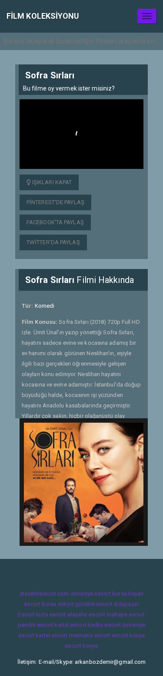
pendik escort (35, 625)
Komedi (45, 306)
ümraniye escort (90, 593)
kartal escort (70, 625)
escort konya (128, 635)
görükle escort (93, 604)
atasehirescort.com (44, 593)
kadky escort (104, 625)
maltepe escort (125, 614)
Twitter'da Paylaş (53, 242)
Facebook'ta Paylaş (55, 222)
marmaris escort (90, 635)
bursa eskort (58, 604)
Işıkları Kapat (51, 182)
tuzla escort (51, 614)
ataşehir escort (86, 614)
